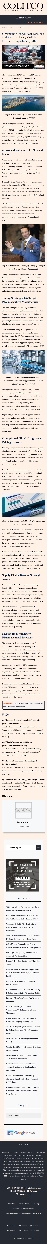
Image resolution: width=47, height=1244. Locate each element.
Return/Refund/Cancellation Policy (18, 1213)
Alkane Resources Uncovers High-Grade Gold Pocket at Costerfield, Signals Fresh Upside (22, 972)
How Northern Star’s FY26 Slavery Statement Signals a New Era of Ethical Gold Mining (22, 1078)
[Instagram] (34, 23)
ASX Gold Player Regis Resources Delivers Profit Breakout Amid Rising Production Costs (23, 1030)
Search (38, 847)
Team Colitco (11, 27)
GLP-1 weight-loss (33, 451)
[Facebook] (28, 23)
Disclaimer (7, 796)
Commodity (35, 1203)
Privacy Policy (28, 1208)
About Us (19, 1203)
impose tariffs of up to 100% (13, 317)
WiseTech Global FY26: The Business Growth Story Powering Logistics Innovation (21, 927)
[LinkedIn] (42, 23)
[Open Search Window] (3, 22)
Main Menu (25, 17)
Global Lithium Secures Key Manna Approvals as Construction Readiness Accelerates (21, 1067)
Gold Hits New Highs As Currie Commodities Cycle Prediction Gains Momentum (21, 1009)
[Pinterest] (37, 23)
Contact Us (17, 1208)
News (27, 1203)
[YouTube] (39, 23)
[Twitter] (31, 23)
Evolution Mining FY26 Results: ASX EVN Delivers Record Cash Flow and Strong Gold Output (23, 1090)
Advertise (11, 1203)
